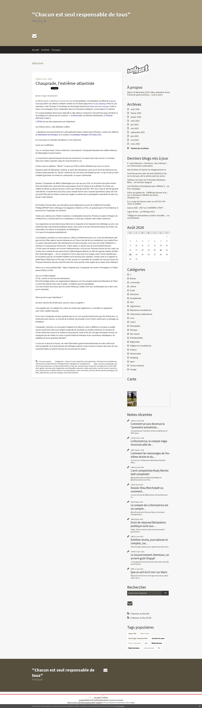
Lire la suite (156, 94)
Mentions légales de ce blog (88, 702)
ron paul (55, 366)
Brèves (133, 278)
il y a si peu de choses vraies (139, 201)
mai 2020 (135, 140)
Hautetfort (105, 697)
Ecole (73, 361)
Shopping (134, 357)
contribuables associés (74, 368)
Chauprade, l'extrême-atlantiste (65, 83)
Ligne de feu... (133, 211)
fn (159, 648)
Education (80, 361)
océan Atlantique (100, 104)
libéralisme (44, 372)
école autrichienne (70, 372)
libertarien (144, 633)
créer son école (82, 370)
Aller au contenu (7, 2)
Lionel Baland (133, 218)
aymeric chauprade (105, 364)
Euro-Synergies (133, 188)
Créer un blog (97, 697)
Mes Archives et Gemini (137, 169)
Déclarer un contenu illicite (74, 702)
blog (133, 702)
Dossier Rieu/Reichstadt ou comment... (147, 489)
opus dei (132, 633)
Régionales (135, 341)
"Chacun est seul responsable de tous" (81, 14)
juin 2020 (134, 136)
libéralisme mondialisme (107, 361)
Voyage (133, 369)
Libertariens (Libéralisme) (46, 364)
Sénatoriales (135, 353)
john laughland (58, 368)
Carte (131, 379)
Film (132, 302)
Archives (45, 49)
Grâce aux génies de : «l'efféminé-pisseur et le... (147, 192)
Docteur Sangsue (144, 182)
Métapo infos (149, 211)
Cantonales (135, 282)
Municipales (135, 326)
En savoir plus (120, 706)
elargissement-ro (158, 169)
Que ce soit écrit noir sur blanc (149, 572)
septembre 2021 (138, 132)
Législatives (135, 306)
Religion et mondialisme (80, 364)
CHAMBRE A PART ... (156, 207)
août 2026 (135, 109)
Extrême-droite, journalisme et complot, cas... (149, 541)
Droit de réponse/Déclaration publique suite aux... (148, 524)
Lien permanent (44, 361)
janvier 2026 (136, 117)
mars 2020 (135, 144)
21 (161, 250)
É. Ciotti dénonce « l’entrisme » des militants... (147, 163)
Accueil (35, 49)
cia (146, 643)
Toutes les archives (140, 148)
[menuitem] (36, 50)
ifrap (72, 366)
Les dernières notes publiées (101, 700)
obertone (48, 366)
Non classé (134, 333)
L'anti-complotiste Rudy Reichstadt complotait (150, 472)
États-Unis (94, 106)
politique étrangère (81, 135)
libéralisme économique (48, 135)
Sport (132, 361)
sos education (102, 366)
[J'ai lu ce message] (200, 706)
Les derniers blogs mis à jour (86, 700)
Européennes (90, 361)
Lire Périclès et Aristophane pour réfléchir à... (146, 186)
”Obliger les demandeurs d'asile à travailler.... (146, 215)
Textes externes (137, 365)
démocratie (77, 116)
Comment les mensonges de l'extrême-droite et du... (150, 455)
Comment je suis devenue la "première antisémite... (148, 425)
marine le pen (102, 368)
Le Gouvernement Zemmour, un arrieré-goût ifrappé (150, 556)
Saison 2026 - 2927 (135, 207)
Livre (132, 318)
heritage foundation (138, 638)
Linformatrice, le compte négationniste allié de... (149, 442)
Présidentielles (63, 364)
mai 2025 (135, 128)
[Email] (34, 36)
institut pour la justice (87, 366)
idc (76, 366)
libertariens (64, 366)
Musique (133, 330)
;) (130, 274)
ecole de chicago (56, 372)
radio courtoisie (90, 368)
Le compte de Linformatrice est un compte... (149, 506)
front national (134, 643)
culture (67, 361)
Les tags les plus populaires (116, 700)
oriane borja (149, 648)
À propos (56, 49)
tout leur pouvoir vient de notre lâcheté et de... (147, 173)
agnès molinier (45, 368)
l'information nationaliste (141, 165)
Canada (105, 106)
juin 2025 (134, 124)
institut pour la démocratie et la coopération (57, 370)
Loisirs (133, 322)
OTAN (39, 122)
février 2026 (136, 113)
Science (133, 349)
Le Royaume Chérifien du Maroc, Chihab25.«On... (143, 196)
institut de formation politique (101, 370)
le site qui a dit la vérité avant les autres (147, 176)
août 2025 (135, 121)
